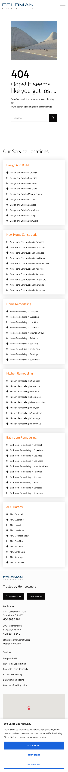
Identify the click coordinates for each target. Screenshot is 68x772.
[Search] (53, 118)
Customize (34, 755)
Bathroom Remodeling (13, 679)
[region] (34, 745)
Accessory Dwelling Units (15, 685)
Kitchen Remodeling (12, 674)
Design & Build (10, 658)
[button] (62, 6)
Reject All (34, 765)
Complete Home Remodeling (16, 669)
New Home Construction (14, 663)
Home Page (46, 106)
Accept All (34, 745)
